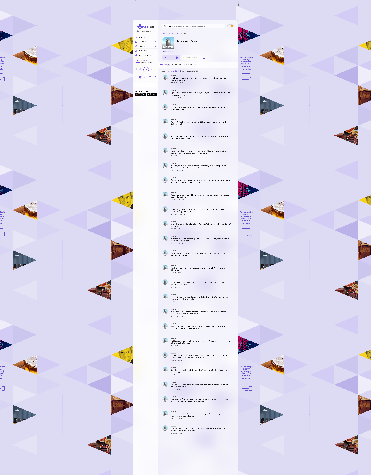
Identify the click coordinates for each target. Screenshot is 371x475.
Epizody (164, 65)
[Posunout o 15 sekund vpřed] (141, 70)
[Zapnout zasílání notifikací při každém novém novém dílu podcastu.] (208, 57)
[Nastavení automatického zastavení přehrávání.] (145, 77)
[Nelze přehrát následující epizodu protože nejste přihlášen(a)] (151, 70)
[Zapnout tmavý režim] (230, 26)
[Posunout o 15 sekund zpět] (137, 70)
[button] (145, 42)
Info (185, 65)
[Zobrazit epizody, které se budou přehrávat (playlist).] (155, 77)
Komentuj (139, 85)
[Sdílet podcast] (204, 57)
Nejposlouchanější (192, 71)
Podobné (192, 65)
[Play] (146, 69)
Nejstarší (181, 71)
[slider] (139, 82)
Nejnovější (173, 71)
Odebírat (167, 57)
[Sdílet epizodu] (234, 79)
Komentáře (176, 65)
